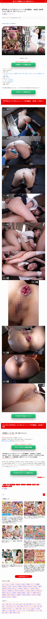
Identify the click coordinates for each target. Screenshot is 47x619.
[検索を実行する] (44, 494)
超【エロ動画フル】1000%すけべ (23, 1)
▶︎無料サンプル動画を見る (23, 64)
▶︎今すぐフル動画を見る (23, 92)
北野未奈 (24, 586)
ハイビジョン (10, 73)
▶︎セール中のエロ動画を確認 (23, 447)
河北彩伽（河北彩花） (21, 592)
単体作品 (40, 73)
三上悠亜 (23, 584)
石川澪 (8, 594)
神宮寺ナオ (13, 594)
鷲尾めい (15, 596)
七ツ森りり (12, 584)
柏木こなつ (39, 590)
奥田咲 (40, 586)
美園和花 (19, 594)
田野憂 (34, 592)
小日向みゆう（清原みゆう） (23, 588)
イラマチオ (34, 73)
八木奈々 (10, 586)
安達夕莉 (4, 588)
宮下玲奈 (9, 588)
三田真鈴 (28, 584)
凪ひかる (15, 586)
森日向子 (4, 592)
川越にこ (37, 588)
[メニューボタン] (1, 1)
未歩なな (28, 590)
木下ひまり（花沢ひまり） (20, 590)
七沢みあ (18, 584)
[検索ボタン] (45, 1)
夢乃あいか (30, 586)
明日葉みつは (10, 590)
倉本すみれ (4, 586)
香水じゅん (9, 596)
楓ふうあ (9, 592)
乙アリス (33, 584)
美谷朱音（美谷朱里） (26, 594)
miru (3, 584)
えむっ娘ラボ (10, 79)
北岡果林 (19, 586)
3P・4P (20, 73)
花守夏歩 (39, 594)
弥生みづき (4, 590)
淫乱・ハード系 (28, 73)
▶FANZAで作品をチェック (23, 416)
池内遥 (5, 14)
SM (23, 73)
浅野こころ (29, 592)
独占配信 (16, 73)
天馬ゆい (35, 586)
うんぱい (7, 584)
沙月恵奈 (14, 592)
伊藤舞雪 (37, 584)
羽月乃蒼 (34, 594)
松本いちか (34, 590)
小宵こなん (14, 588)
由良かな (39, 592)
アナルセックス (12, 484)
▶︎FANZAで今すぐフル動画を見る (23, 473)
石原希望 (4, 594)
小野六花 (32, 588)
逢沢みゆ (4, 596)
